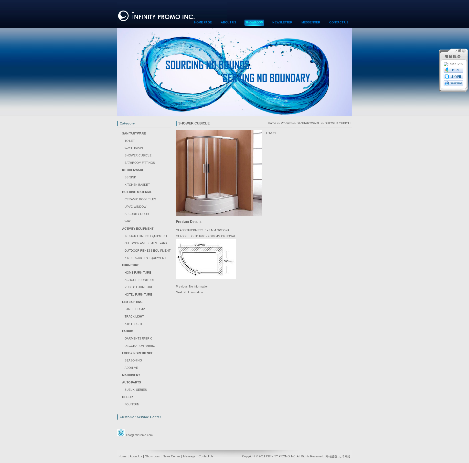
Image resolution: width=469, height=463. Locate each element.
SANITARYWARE (134, 133)
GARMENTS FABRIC (138, 338)
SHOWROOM (254, 22)
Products (287, 123)
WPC (128, 221)
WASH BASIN (134, 148)
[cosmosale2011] (453, 78)
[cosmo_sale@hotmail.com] (453, 71)
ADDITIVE (131, 368)
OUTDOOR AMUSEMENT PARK (146, 243)
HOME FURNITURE (138, 272)
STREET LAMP (135, 309)
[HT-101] (219, 215)
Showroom (152, 456)
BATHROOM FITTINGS (140, 163)
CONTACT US (338, 22)
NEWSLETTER (282, 22)
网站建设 (331, 456)
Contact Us (206, 456)
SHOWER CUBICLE (138, 155)
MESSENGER (310, 22)
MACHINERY (131, 375)
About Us (136, 456)
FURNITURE (130, 265)
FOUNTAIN (132, 404)
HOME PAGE (203, 22)
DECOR (127, 397)
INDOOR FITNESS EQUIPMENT (146, 236)
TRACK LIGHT (134, 316)
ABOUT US (228, 22)
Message (189, 456)
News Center (171, 456)
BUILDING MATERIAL (137, 192)
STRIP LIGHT (133, 324)
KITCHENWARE (133, 170)
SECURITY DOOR (137, 214)
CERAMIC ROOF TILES (140, 199)
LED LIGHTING (132, 302)
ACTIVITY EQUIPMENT (137, 228)
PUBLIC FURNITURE (139, 287)
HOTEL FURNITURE (138, 294)
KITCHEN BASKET (137, 184)
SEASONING (133, 360)
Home (272, 123)
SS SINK (130, 177)
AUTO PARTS (131, 382)
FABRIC (127, 331)
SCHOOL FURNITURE (140, 280)
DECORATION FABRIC (140, 346)
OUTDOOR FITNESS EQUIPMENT (148, 250)
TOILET (130, 141)
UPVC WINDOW (135, 206)
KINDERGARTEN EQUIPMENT (145, 258)
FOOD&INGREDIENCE (137, 353)
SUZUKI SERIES (136, 389)
